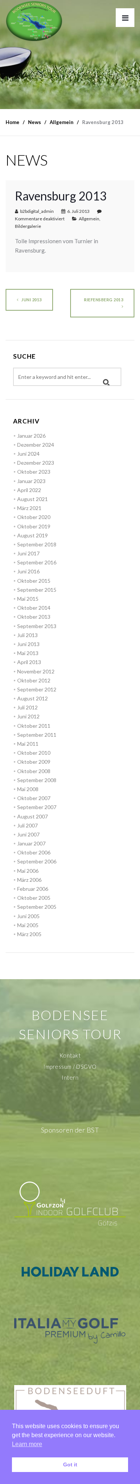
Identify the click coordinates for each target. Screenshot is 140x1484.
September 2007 (36, 807)
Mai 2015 (27, 598)
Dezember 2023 (35, 462)
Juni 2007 (28, 834)
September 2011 (36, 735)
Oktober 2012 (33, 680)
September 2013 (36, 626)
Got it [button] (70, 1465)
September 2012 (36, 689)
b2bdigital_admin (37, 211)
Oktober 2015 (33, 580)
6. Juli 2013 (78, 211)
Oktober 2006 (33, 852)
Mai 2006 (27, 871)
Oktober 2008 (33, 771)
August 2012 (32, 698)
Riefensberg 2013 (103, 299)
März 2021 (29, 508)
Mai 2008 (27, 789)
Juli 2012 (27, 707)
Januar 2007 (31, 843)
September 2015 (36, 589)
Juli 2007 (27, 825)
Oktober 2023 (33, 471)
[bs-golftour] (34, 21)
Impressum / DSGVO (70, 1066)
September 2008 (36, 780)
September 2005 (36, 907)
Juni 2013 (31, 299)
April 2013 (29, 662)
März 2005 (29, 934)
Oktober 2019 (33, 526)
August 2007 (32, 816)
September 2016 (36, 562)
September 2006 (36, 861)
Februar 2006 (32, 889)
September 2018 (36, 544)
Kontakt (70, 1055)
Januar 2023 (31, 481)
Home (12, 122)
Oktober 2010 (33, 752)
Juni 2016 (28, 571)
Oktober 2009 (33, 761)
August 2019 (32, 535)
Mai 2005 (27, 925)
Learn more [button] (27, 1444)
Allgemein (89, 218)
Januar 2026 (31, 435)
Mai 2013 (27, 653)
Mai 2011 (27, 744)
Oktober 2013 (33, 616)
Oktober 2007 (33, 798)
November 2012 (36, 671)
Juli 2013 (27, 635)
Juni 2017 (28, 553)
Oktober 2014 (33, 607)
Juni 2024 (28, 453)
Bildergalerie (28, 226)
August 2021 (32, 499)
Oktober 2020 (33, 517)
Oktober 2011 (33, 726)
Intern (70, 1077)
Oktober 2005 (33, 898)
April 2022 (29, 490)
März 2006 (29, 880)
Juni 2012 (28, 716)
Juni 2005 (28, 916)
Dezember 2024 (35, 444)
